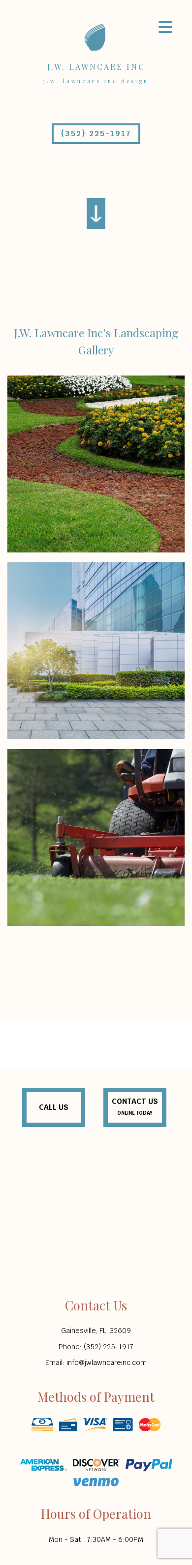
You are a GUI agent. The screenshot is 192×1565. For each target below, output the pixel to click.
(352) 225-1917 (96, 133)
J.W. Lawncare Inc (96, 67)
